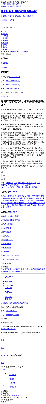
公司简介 (4, 47)
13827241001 (15, 395)
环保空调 (4, 36)
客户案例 (4, 40)
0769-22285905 (14, 77)
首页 (11, 52)
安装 (27, 183)
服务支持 (4, 43)
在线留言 (18, 4)
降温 (19, 183)
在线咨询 (4, 96)
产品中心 (4, 34)
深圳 (34, 183)
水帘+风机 (5, 38)
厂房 (15, 183)
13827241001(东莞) (8, 20)
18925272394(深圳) (8, 28)
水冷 (38, 183)
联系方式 (4, 49)
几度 (23, 183)
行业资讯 (4, 67)
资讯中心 (4, 45)
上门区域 (4, 4)
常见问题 (25, 52)
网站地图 (11, 4)
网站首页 (4, 31)
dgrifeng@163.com (12, 88)
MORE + (13, 192)
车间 (31, 183)
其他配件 (8, 288)
